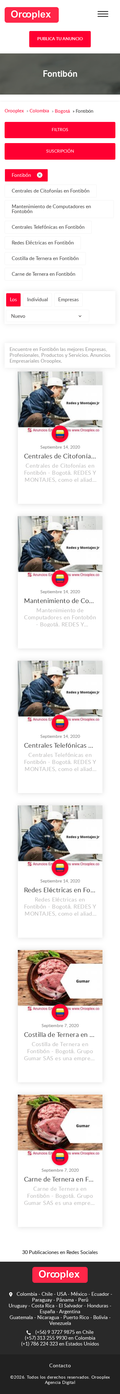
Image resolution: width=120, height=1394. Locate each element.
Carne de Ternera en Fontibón (43, 274)
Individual (37, 299)
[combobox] (47, 316)
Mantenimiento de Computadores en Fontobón (51, 209)
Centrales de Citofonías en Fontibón (51, 191)
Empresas (68, 299)
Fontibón (22, 175)
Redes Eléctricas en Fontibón (43, 242)
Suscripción (60, 151)
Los (13, 299)
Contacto (60, 1365)
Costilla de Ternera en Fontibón (45, 258)
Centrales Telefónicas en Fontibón (48, 227)
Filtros (60, 130)
